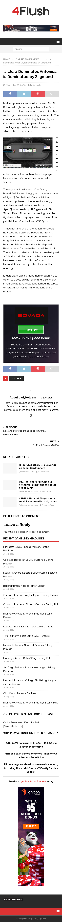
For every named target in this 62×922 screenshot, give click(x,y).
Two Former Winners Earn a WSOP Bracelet (26, 636)
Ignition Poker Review (33, 781)
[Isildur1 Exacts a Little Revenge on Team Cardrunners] (10, 471)
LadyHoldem (36, 85)
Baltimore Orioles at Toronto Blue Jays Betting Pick (30, 702)
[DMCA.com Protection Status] (13, 899)
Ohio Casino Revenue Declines (19, 693)
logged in (23, 532)
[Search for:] (31, 49)
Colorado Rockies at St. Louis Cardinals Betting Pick (30, 604)
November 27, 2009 (16, 85)
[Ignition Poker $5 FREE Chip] (31, 884)
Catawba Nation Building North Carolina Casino (28, 626)
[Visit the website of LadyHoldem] (31, 415)
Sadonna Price (48, 505)
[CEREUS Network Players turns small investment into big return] (10, 505)
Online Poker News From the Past (21, 722)
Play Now (31, 329)
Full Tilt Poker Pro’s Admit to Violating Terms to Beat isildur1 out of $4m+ (37, 484)
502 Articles (46, 397)
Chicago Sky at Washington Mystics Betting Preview (30, 595)
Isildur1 (16, 379)
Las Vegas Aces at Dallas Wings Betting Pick (26, 658)
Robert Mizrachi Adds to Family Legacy (24, 586)
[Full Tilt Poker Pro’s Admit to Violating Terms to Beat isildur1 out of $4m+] (10, 488)
